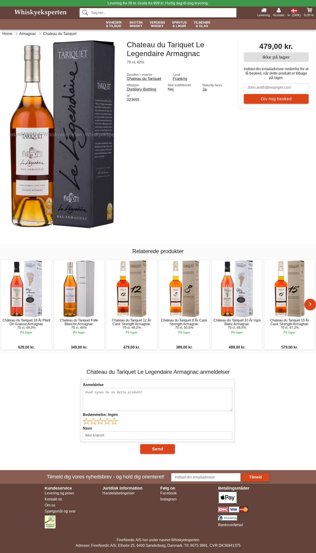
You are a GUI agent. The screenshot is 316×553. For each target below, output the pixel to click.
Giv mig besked (276, 98)
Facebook (168, 493)
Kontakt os (53, 499)
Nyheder (113, 24)
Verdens (157, 24)
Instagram (168, 499)
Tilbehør (202, 24)
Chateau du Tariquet (144, 78)
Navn (87, 428)
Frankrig (180, 78)
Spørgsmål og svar (60, 511)
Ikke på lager (276, 57)
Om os (50, 505)
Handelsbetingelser (118, 493)
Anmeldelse (93, 385)
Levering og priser (59, 493)
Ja (204, 89)
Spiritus (179, 24)
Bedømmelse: (100, 415)
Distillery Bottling (141, 89)
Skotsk (136, 24)
